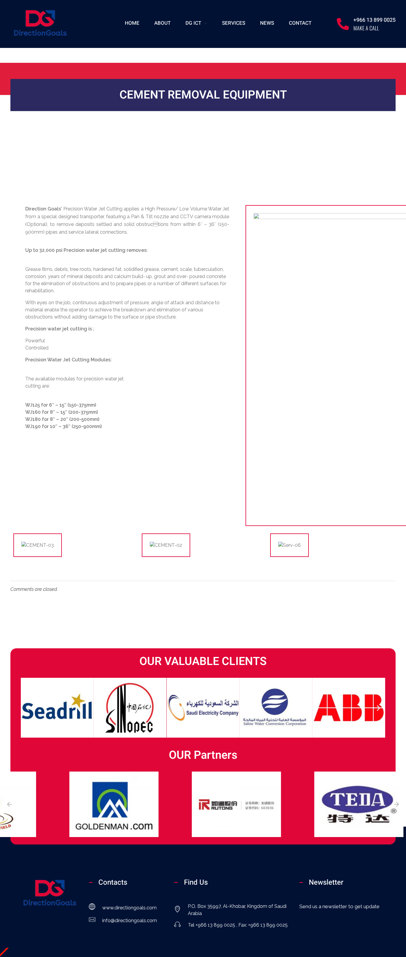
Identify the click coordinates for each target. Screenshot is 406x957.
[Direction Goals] (40, 22)
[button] (27, 707)
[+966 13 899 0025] (343, 24)
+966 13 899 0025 (374, 20)
